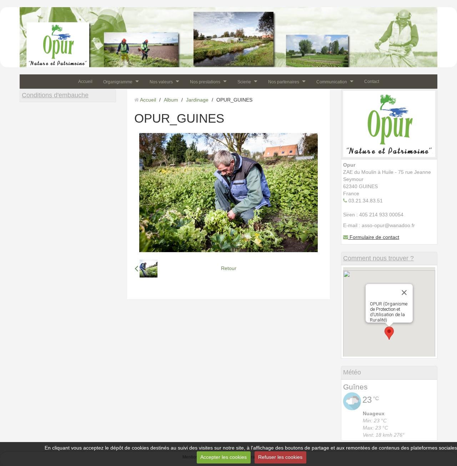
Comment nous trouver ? (378, 258)
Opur (37, 29)
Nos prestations (205, 81)
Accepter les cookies (223, 457)
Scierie (244, 81)
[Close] (404, 292)
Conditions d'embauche (55, 95)
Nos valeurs (161, 81)
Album (171, 100)
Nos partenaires (283, 81)
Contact (371, 81)
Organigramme (117, 81)
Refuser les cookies (280, 457)
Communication (331, 81)
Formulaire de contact (373, 237)
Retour (228, 268)
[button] (389, 333)
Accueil (85, 81)
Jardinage (197, 100)
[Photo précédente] (146, 269)
